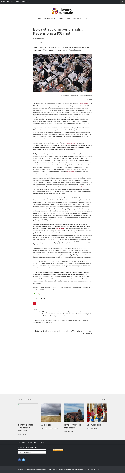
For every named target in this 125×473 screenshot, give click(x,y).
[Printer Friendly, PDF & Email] (38, 294)
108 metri (72, 320)
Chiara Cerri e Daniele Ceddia (49, 428)
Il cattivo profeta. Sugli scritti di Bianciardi (25, 428)
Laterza (39, 322)
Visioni (68, 19)
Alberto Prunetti (82, 320)
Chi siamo (5, 2)
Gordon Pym (70, 171)
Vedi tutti (103, 400)
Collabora (15, 2)
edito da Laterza (70, 143)
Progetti (76, 19)
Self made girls (94, 425)
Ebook (86, 19)
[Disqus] (62, 360)
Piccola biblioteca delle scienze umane (53, 320)
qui (72, 287)
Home (39, 19)
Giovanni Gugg (68, 431)
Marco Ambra (39, 39)
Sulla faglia (46, 425)
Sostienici (26, 2)
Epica (35, 322)
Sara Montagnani (92, 428)
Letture (60, 19)
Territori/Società (49, 19)
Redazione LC (22, 434)
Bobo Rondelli (60, 228)
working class (47, 322)
